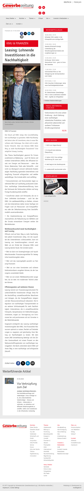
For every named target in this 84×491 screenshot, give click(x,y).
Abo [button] (47, 18)
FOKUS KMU (47, 469)
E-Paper (40, 18)
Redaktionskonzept (62, 453)
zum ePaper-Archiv (50, 196)
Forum (32, 447)
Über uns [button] (9, 24)
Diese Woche (34, 427)
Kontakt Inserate (62, 449)
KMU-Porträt (33, 443)
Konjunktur (33, 440)
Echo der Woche (34, 449)
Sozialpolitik (47, 458)
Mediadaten (60, 451)
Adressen (73, 440)
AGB (58, 447)
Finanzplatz (47, 445)
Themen (46, 425)
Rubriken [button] (22, 18)
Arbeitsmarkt (47, 427)
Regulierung (47, 456)
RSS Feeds (46, 473)
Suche (45, 475)
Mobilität (46, 451)
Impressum (74, 445)
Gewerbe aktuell (34, 429)
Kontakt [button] (18, 24)
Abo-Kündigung (61, 429)
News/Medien (48, 464)
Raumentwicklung (49, 453)
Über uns (73, 425)
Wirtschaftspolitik (49, 460)
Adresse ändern (61, 438)
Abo (58, 425)
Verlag (73, 432)
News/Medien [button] (10, 18)
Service (32, 445)
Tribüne (32, 451)
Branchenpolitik (48, 434)
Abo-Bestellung (61, 427)
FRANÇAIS (77, 2)
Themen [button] (31, 18)
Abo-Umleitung (61, 432)
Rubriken (32, 425)
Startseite (46, 467)
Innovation (33, 456)
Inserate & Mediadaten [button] (60, 18)
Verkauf (73, 434)
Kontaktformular (76, 443)
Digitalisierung (34, 453)
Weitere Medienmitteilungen (53, 100)
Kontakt (73, 438)
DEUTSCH (67, 2)
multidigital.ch (77, 487)
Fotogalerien (47, 471)
